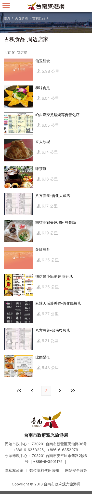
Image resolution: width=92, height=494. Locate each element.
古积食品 (38, 18)
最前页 (19, 391)
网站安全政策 (76, 470)
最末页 (73, 391)
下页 (33, 391)
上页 (60, 391)
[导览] (6, 5)
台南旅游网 (46, 6)
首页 (7, 18)
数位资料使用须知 (44, 470)
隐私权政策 (14, 470)
